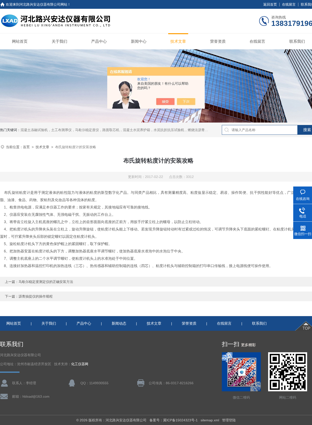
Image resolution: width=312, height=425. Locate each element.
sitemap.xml (210, 420)
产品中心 (99, 41)
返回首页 (270, 4)
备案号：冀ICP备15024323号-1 (173, 420)
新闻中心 (138, 41)
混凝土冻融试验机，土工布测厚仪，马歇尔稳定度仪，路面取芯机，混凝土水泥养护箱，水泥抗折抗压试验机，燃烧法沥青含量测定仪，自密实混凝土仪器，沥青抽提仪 (146, 130)
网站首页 (20, 41)
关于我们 (59, 41)
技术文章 (178, 41)
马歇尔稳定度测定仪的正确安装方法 (46, 282)
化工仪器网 (79, 364)
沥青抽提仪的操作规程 (36, 296)
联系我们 (297, 41)
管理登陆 (229, 420)
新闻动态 (119, 323)
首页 (26, 147)
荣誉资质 (218, 41)
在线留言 (289, 4)
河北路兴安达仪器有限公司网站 (43, 4)
